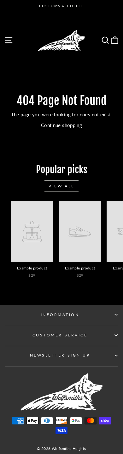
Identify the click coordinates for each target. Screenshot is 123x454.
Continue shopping (61, 125)
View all (61, 186)
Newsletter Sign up (60, 355)
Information (60, 314)
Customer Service (60, 335)
